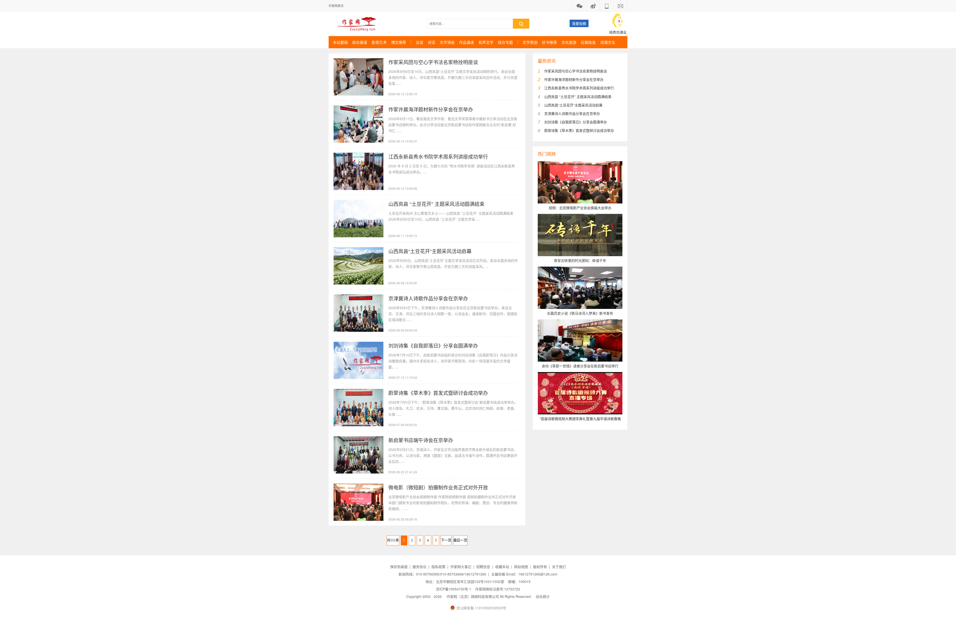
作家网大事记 (460, 566)
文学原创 (530, 42)
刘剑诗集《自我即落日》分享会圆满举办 (433, 345)
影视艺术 (379, 42)
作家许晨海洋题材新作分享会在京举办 (430, 109)
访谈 (419, 42)
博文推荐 (398, 42)
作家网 (359, 23)
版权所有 (540, 566)
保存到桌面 (399, 566)
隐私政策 (438, 566)
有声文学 (485, 42)
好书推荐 (549, 42)
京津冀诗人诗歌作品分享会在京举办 (428, 298)
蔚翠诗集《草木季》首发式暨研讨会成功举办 (438, 392)
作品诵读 (466, 42)
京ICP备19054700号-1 (453, 588)
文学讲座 (447, 42)
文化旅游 (568, 42)
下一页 (446, 540)
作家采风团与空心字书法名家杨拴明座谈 (433, 62)
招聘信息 (483, 566)
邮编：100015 (519, 581)
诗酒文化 (607, 42)
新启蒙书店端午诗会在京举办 (420, 440)
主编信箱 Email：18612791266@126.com (524, 574)
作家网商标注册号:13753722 (497, 588)
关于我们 (559, 566)
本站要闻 (340, 42)
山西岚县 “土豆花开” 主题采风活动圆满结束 (436, 203)
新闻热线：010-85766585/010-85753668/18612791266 (442, 574)
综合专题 (505, 42)
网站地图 (521, 566)
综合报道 (359, 42)
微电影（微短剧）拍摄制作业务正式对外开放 (438, 487)
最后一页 (460, 540)
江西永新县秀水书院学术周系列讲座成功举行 (438, 156)
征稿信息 (588, 42)
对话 (431, 42)
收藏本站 (502, 566)
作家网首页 (336, 5)
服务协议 (419, 566)
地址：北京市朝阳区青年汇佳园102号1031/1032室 (464, 581)
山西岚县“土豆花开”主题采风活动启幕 (430, 251)
